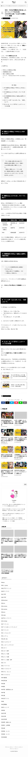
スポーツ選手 (6, 650)
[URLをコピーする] (25, 402)
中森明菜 (5, 677)
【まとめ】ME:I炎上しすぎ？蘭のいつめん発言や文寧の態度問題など (18, 376)
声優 (4, 692)
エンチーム (5, 636)
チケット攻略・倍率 (7, 659)
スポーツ (5, 647)
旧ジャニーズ (6, 707)
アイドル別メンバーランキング (10, 627)
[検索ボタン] (25, 2)
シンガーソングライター (8, 645)
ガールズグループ (6, 18)
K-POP (4, 597)
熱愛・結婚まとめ (7, 722)
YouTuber (5, 621)
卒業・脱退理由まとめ (8, 689)
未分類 (4, 713)
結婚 (4, 728)
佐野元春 (5, 680)
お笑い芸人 (5, 638)
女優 (4, 695)
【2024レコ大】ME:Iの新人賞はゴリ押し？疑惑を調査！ (17, 385)
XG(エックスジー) (7, 618)
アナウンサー (6, 630)
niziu (4, 603)
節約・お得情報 (6, 725)
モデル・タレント (7, 671)
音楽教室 (5, 737)
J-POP (4, 594)
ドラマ (4, 662)
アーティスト (6, 624)
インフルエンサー (7, 633)
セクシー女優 (6, 653)
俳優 (4, 683)
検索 (25, 484)
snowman (5, 609)
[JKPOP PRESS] (14, 2)
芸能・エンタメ (6, 731)
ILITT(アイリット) (7, 588)
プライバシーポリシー (9, 747)
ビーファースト (6, 665)
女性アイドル (6, 698)
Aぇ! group (5, 585)
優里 (4, 686)
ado (4, 582)
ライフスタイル (6, 674)
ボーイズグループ (7, 668)
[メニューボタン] (2, 2)
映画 (4, 710)
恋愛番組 (5, 704)
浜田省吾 (5, 719)
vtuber (4, 615)
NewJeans (5, 600)
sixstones (5, 606)
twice (4, 612)
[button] (3, 402)
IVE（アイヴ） (6, 591)
